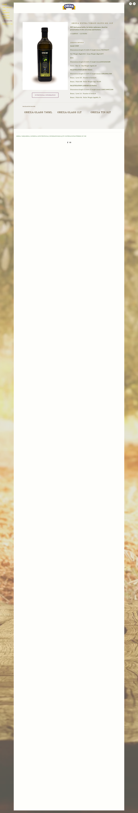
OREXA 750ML (20, 136)
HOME (4, 4)
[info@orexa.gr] (70, 142)
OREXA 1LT (28, 136)
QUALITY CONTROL (65, 136)
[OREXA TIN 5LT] (100, 109)
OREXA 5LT (36, 136)
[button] (112, 106)
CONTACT (74, 136)
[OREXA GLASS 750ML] (38, 109)
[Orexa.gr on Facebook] (68, 142)
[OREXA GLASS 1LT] (69, 109)
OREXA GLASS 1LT (69, 112)
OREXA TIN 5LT (101, 112)
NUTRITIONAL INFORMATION (45, 95)
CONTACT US (7, 24)
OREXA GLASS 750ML (38, 112)
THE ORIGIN (7, 7)
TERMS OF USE (81, 136)
